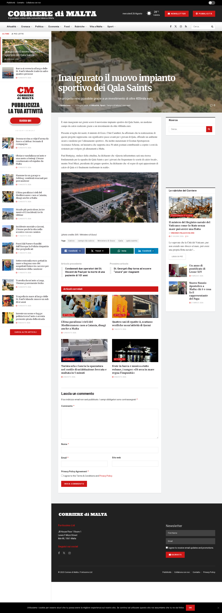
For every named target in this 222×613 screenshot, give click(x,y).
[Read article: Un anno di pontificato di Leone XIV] (178, 270)
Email (65, 457)
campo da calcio (86, 240)
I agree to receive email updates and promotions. (191, 547)
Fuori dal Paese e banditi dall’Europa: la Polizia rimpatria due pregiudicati (32, 246)
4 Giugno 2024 (81, 105)
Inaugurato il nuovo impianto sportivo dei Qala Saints (23, 53)
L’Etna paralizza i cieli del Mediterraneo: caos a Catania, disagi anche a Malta (31, 195)
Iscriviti (176, 554)
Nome (65, 444)
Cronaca (25, 26)
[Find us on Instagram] (181, 26)
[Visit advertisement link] (25, 106)
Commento (68, 406)
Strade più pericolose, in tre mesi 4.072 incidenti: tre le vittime (30, 212)
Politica (39, 26)
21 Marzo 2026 (197, 302)
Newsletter (178, 13)
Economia (53, 26)
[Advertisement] (191, 161)
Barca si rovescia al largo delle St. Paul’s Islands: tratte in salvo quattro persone (32, 71)
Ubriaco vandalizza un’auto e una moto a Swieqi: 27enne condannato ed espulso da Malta (31, 159)
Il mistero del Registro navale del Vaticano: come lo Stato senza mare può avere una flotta (189, 226)
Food (67, 26)
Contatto (20, 2)
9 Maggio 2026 (197, 276)
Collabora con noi (33, 2)
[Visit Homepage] (52, 13)
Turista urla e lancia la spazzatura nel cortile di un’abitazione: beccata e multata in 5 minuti (84, 369)
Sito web (116, 457)
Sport (110, 26)
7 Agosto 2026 (119, 329)
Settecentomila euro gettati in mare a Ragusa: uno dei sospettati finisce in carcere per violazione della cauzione (32, 264)
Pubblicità (11, 2)
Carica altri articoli (25, 332)
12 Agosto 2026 (69, 332)
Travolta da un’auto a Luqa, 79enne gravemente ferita (30, 282)
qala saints (131, 240)
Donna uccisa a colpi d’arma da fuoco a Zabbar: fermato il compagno (32, 141)
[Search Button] (212, 26)
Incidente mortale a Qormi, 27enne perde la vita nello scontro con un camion (30, 229)
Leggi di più (179, 256)
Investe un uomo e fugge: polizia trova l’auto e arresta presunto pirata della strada (30, 316)
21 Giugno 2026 (176, 236)
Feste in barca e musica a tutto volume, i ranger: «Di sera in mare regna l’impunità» (133, 369)
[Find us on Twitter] (175, 26)
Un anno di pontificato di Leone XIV (197, 268)
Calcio (71, 240)
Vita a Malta (96, 26)
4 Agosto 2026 (119, 377)
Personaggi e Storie (181, 215)
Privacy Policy (105, 476)
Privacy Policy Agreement (75, 471)
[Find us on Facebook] (170, 26)
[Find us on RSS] (186, 26)
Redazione (65, 105)
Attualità (11, 26)
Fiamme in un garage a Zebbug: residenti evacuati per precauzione (32, 178)
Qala (120, 240)
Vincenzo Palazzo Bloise (182, 233)
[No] (218, 607)
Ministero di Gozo (106, 240)
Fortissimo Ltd (66, 525)
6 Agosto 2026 (69, 377)
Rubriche (80, 26)
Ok (190, 607)
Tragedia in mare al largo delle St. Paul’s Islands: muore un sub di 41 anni (32, 299)
